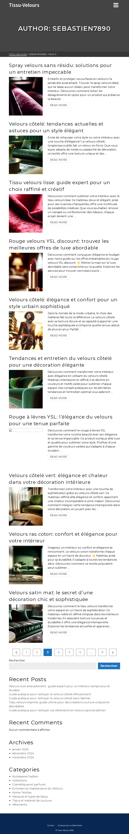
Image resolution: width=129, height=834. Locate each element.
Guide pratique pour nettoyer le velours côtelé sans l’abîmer (50, 698)
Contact (50, 825)
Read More (58, 105)
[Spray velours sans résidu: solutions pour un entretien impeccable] (25, 96)
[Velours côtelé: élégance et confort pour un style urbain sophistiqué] (25, 330)
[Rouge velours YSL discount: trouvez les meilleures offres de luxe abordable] (25, 272)
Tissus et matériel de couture (32, 800)
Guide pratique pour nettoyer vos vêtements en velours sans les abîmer (57, 710)
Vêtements (19, 804)
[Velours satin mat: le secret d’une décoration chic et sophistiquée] (25, 623)
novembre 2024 (23, 757)
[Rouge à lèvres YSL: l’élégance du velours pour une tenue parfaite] (25, 448)
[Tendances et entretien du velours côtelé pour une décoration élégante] (25, 389)
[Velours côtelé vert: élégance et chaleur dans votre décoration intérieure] (25, 506)
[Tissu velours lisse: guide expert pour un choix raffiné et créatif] (25, 213)
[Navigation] (116, 5)
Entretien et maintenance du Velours (37, 788)
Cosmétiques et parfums (28, 784)
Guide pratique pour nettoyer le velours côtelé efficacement (50, 694)
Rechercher (17, 660)
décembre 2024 (23, 753)
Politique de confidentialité (70, 825)
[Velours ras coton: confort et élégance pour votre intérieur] (25, 565)
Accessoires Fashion (25, 776)
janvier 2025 (20, 749)
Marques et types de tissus (30, 796)
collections (19, 780)
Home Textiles (21, 792)
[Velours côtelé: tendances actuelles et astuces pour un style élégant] (25, 155)
